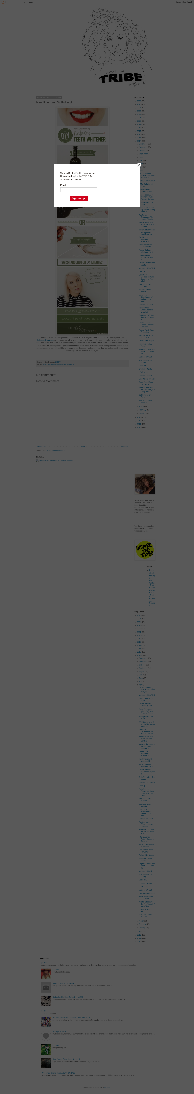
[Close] (139, 165)
